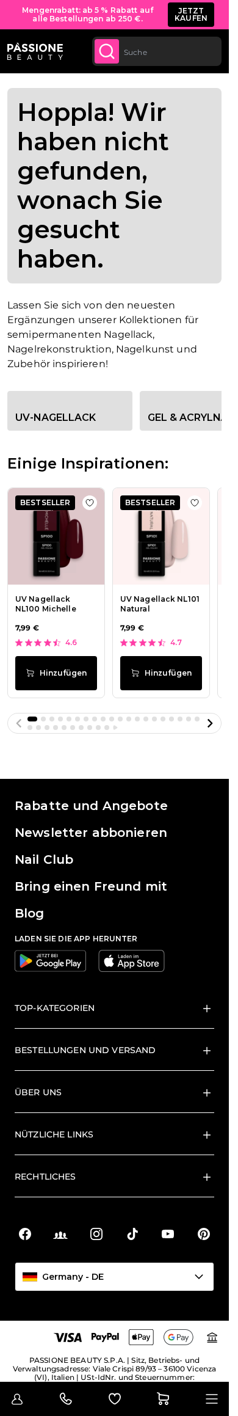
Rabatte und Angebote (91, 805)
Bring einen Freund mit (91, 886)
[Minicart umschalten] (163, 1399)
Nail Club (44, 859)
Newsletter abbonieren (91, 832)
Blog (30, 913)
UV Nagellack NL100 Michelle (45, 604)
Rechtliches (45, 1176)
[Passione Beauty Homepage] (35, 51)
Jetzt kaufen (191, 14)
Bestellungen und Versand (85, 1050)
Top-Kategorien (55, 1007)
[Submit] (106, 51)
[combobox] (157, 51)
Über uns (38, 1092)
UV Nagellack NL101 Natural (160, 604)
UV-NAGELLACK (55, 417)
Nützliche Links (54, 1134)
